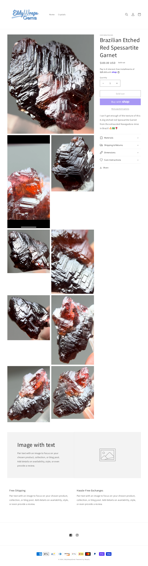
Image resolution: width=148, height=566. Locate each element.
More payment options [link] (120, 109)
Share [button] (106, 167)
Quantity (103, 77)
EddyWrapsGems (69, 559)
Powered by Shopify (83, 559)
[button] (126, 14)
